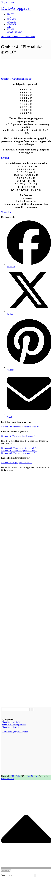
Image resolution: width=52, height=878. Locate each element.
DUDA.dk (15, 776)
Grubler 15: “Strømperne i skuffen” (16, 462)
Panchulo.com (7, 778)
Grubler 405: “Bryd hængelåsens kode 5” (19, 448)
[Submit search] (35, 875)
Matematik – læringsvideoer (14, 724)
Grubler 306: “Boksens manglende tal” (18, 453)
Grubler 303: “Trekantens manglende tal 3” (20, 426)
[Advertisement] (26, 66)
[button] (18, 36)
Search (4, 875)
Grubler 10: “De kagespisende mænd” (18, 436)
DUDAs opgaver (16, 8)
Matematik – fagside (11, 727)
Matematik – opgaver (11, 722)
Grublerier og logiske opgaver (15, 731)
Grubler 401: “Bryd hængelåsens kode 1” (19, 450)
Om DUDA (31, 776)
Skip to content (7, 2)
